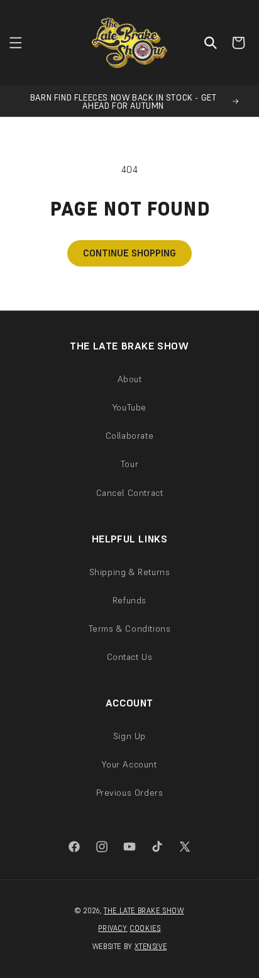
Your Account (129, 764)
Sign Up (129, 736)
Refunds (129, 600)
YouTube (129, 407)
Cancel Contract (129, 492)
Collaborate (130, 435)
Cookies (145, 928)
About (130, 379)
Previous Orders (129, 792)
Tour (129, 464)
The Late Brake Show (144, 910)
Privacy (112, 928)
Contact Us (130, 656)
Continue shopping (129, 253)
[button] (16, 43)
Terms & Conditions (130, 628)
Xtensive (151, 946)
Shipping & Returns (129, 572)
